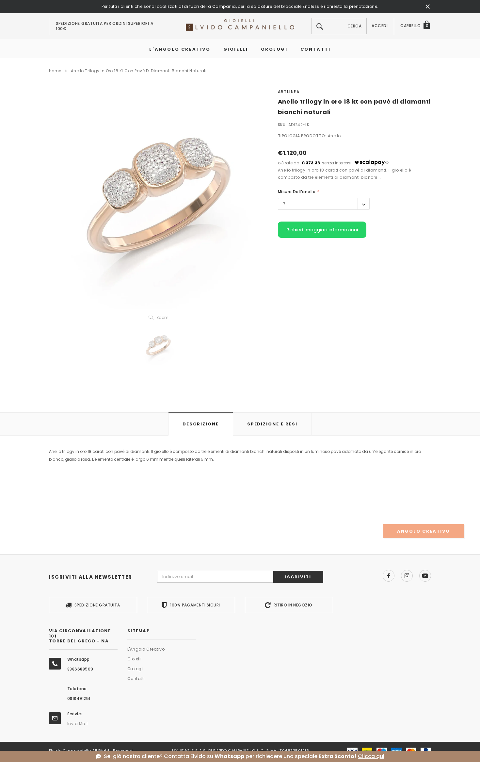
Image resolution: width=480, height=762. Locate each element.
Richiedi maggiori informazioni (322, 229)
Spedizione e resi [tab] (272, 424)
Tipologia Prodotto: (302, 136)
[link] (158, 346)
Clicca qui (371, 756)
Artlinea (289, 91)
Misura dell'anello (298, 191)
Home (55, 71)
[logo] (240, 24)
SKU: (282, 124)
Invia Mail (77, 723)
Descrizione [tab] (200, 424)
